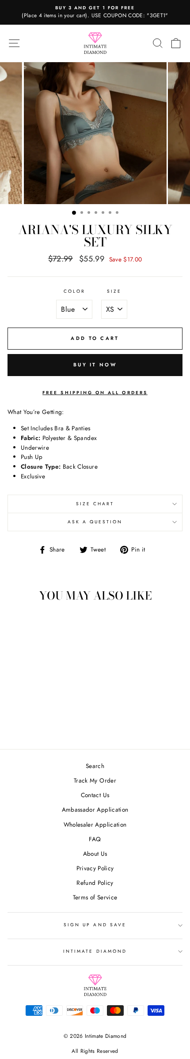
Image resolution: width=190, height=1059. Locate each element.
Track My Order (95, 780)
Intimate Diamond (95, 951)
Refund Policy (94, 882)
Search (95, 765)
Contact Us (95, 795)
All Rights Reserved (95, 1051)
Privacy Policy (95, 868)
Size (114, 291)
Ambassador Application (95, 809)
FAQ (95, 839)
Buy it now (95, 364)
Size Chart (95, 503)
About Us (95, 853)
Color (74, 291)
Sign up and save (95, 924)
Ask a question (95, 521)
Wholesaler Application (95, 824)
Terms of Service (95, 897)
